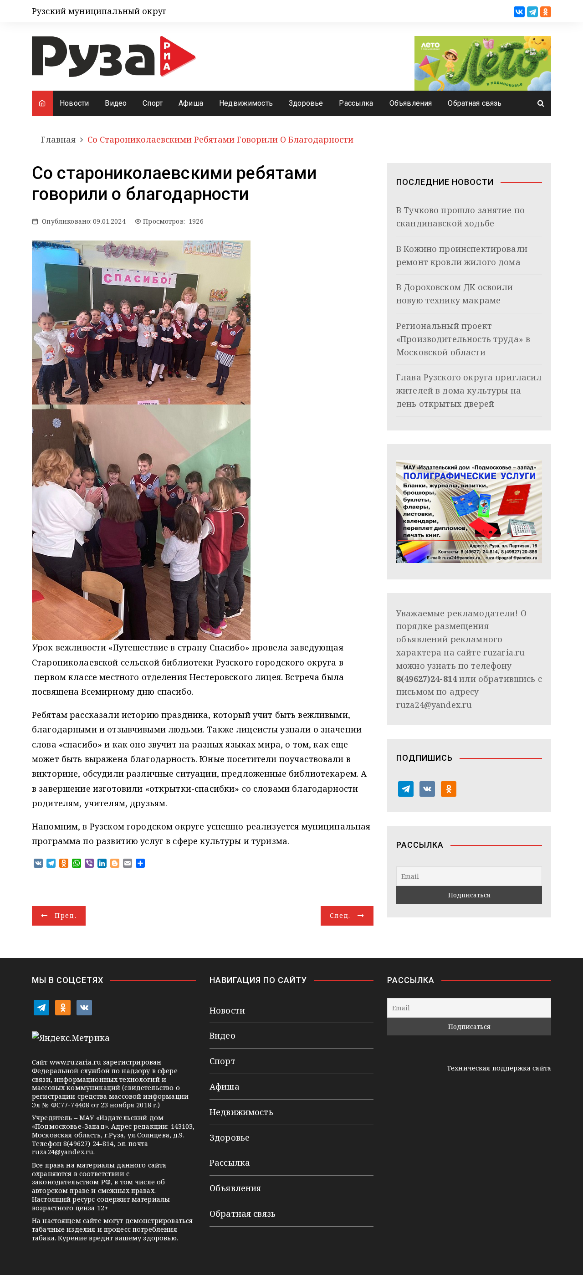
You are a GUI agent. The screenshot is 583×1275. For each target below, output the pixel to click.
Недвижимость (246, 103)
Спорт (153, 103)
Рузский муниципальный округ (99, 10)
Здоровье (306, 103)
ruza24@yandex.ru (434, 704)
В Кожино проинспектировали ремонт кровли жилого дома (461, 255)
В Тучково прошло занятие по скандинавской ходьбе (460, 217)
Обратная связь (474, 103)
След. (340, 915)
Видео (116, 103)
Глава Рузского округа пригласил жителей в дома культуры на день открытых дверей (469, 390)
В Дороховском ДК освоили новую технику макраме (454, 294)
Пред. (66, 915)
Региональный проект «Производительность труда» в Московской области (463, 339)
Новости (74, 103)
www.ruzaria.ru (75, 1062)
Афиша (191, 103)
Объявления (410, 103)
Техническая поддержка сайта (499, 1068)
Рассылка (356, 103)
